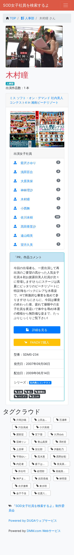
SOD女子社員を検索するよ (26, 5)
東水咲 (43, 485)
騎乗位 (41, 391)
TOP (13, 18)
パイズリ (22, 396)
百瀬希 (63, 419)
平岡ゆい (21, 456)
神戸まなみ (22, 478)
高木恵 (41, 456)
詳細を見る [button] (38, 330)
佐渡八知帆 (43, 493)
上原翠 (20, 449)
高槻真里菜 (61, 471)
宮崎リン (21, 441)
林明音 (63, 478)
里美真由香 (62, 463)
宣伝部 (38, 449)
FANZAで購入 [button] (38, 342)
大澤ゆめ (58, 434)
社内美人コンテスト (40, 382)
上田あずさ (43, 419)
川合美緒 (22, 427)
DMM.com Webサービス (44, 531)
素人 (29, 391)
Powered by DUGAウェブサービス (33, 520)
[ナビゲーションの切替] (65, 5)
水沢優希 (22, 485)
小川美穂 (44, 427)
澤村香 (62, 441)
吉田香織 (42, 478)
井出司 (21, 471)
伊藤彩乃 (58, 449)
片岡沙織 (21, 419)
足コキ (35, 396)
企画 (19, 391)
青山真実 (42, 441)
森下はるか (40, 463)
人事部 (29, 18)
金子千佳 (21, 493)
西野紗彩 (61, 456)
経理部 (40, 471)
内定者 (20, 463)
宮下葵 (38, 434)
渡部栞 (20, 434)
